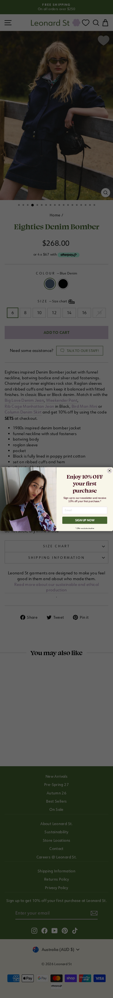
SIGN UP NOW (85, 520)
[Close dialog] (109, 470)
